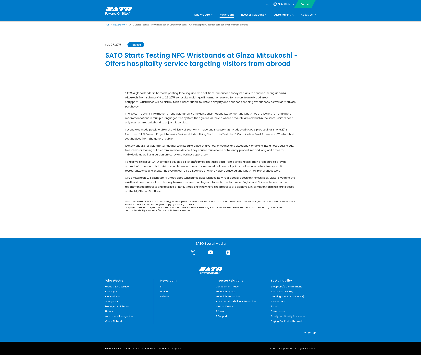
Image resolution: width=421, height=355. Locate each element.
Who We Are (202, 15)
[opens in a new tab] (193, 252)
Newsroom (227, 15)
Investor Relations (252, 15)
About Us (307, 15)
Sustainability (282, 15)
